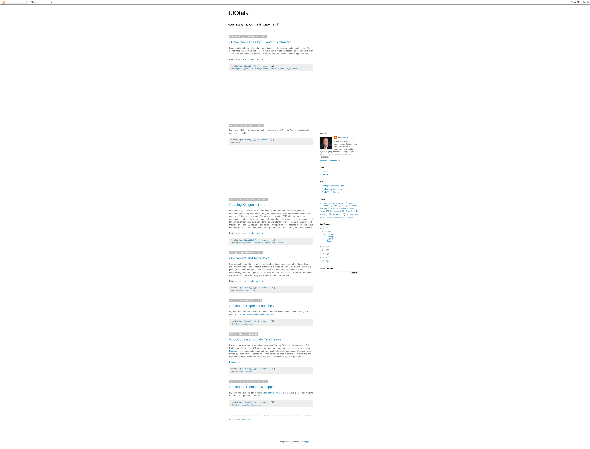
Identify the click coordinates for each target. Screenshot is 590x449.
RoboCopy (233, 351)
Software (272, 69)
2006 (324, 257)
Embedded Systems (252, 69)
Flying (253, 290)
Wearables (293, 69)
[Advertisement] (271, 99)
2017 (324, 228)
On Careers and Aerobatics (249, 258)
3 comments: (264, 288)
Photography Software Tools (333, 186)
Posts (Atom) (246, 420)
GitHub (325, 175)
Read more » (234, 362)
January (328, 231)
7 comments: (263, 66)
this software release (273, 393)
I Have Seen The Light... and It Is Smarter (260, 42)
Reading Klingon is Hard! (247, 205)
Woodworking (341, 217)
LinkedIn (250, 59)
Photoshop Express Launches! (252, 306)
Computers (249, 242)
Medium (259, 59)
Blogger (306, 442)
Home (265, 415)
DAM (238, 324)
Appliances (240, 69)
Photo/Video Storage (330, 192)
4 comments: (264, 240)
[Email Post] (272, 66)
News (238, 142)
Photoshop (250, 405)
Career (247, 290)
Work (350, 217)
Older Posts (307, 415)
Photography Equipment (332, 189)
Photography (335, 211)
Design (257, 242)
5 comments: (263, 140)
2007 (324, 254)
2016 (324, 246)
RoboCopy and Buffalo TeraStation (255, 339)
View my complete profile (330, 160)
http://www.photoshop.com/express (258, 314)
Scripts (322, 215)
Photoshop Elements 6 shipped (252, 387)
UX (285, 242)
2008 (324, 250)
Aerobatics (240, 290)
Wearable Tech (282, 69)
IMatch (352, 208)
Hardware (265, 69)
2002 (324, 261)
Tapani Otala (342, 137)
